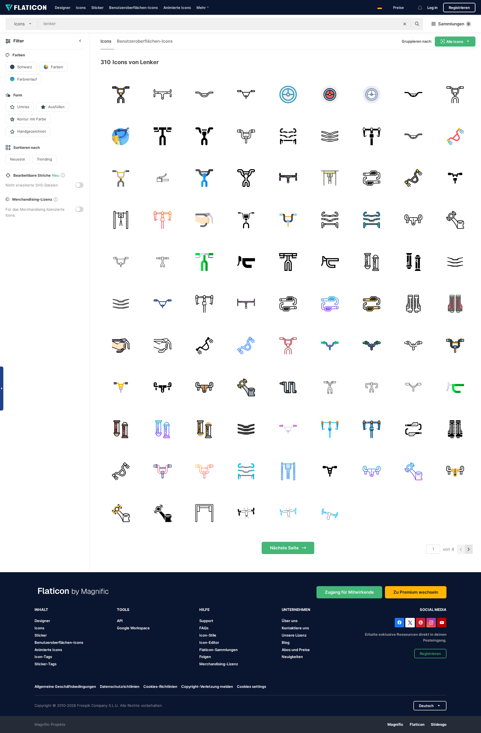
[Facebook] (399, 622)
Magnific (395, 724)
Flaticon (417, 724)
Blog (285, 642)
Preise (398, 7)
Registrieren (459, 7)
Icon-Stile (207, 635)
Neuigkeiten (292, 656)
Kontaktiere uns (295, 628)
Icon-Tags (43, 656)
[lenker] (121, 94)
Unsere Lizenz (294, 635)
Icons (81, 7)
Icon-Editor (209, 642)
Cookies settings (251, 687)
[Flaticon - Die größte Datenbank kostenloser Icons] (26, 7)
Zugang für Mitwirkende (349, 592)
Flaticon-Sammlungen (218, 649)
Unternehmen (296, 609)
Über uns (290, 620)
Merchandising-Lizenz (218, 664)
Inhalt (41, 609)
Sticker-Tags (46, 664)
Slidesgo (438, 724)
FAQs (203, 628)
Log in (432, 7)
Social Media (433, 609)
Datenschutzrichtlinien (119, 686)
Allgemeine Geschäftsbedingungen (65, 686)
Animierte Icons (177, 7)
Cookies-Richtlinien (160, 686)
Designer (62, 7)
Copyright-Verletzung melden (207, 686)
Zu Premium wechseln (415, 592)
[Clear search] (405, 24)
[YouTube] (441, 622)
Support (206, 620)
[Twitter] (410, 622)
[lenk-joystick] (288, 94)
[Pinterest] (420, 622)
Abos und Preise (296, 649)
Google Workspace (133, 628)
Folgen (205, 656)
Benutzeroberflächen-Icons (133, 7)
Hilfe (204, 609)
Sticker (97, 7)
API (120, 620)
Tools (123, 609)
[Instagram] (431, 622)
